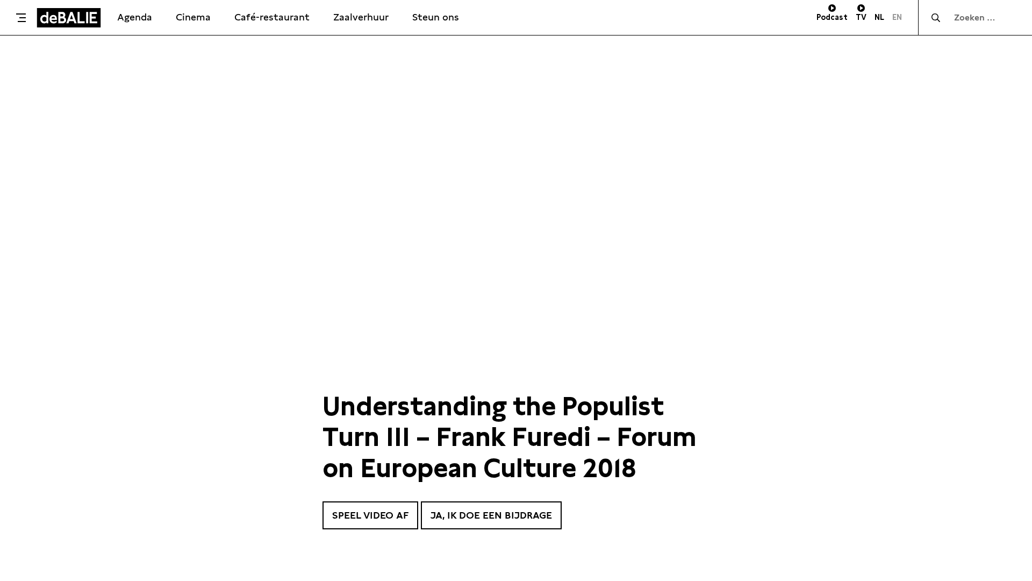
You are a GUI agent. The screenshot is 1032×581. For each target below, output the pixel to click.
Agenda (134, 17)
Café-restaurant (272, 17)
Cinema (193, 17)
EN (897, 17)
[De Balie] (69, 17)
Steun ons (435, 17)
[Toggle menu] (21, 17)
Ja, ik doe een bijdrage (491, 515)
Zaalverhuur (361, 17)
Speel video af (370, 515)
